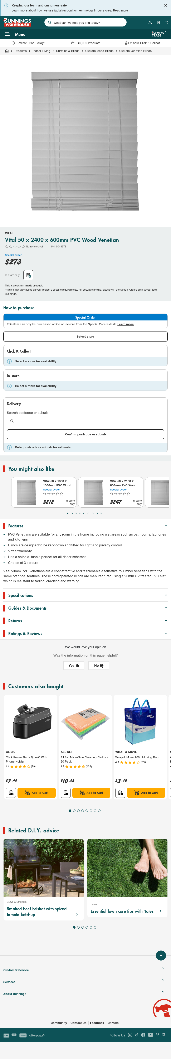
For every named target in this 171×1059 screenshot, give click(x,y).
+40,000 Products (88, 43)
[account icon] (150, 22)
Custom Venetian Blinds (135, 51)
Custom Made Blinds (99, 51)
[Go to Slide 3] (76, 513)
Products (21, 51)
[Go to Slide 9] (101, 513)
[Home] (7, 51)
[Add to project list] (28, 275)
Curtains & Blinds (67, 51)
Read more (120, 10)
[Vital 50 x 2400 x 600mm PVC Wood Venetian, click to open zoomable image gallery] (85, 140)
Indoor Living (41, 51)
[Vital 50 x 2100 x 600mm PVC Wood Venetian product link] (93, 492)
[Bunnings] (17, 25)
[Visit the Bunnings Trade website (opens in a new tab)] (159, 34)
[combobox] (85, 22)
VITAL (9, 233)
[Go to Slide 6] (88, 513)
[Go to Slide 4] (80, 513)
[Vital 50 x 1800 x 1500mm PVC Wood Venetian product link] (26, 492)
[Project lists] (158, 22)
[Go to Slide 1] (67, 513)
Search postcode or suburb (27, 413)
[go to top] (161, 956)
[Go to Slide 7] (92, 513)
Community (59, 1023)
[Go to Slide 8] (97, 513)
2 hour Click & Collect (145, 43)
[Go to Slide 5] (84, 513)
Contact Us (78, 1023)
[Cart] (167, 22)
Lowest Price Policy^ (31, 43)
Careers (113, 1023)
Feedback (97, 1023)
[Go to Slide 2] (72, 513)
